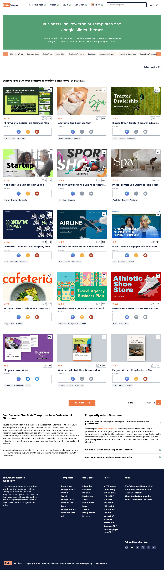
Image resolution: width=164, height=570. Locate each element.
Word (64, 496)
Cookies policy (85, 563)
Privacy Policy (100, 563)
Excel (63, 506)
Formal (131, 262)
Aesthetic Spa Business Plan (74, 123)
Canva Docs (67, 503)
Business (92, 54)
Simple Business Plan (16, 370)
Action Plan (60, 54)
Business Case (33, 54)
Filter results (150, 67)
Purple (28, 385)
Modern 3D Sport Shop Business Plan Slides (83, 184)
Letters (86, 516)
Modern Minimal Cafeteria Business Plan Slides (31, 308)
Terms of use (50, 563)
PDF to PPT (109, 499)
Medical (86, 493)
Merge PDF (109, 516)
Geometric (79, 385)
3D (60, 200)
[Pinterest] (148, 547)
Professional (76, 262)
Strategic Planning (76, 54)
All (62, 516)
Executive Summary (128, 54)
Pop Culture (88, 503)
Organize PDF (110, 526)
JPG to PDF (109, 503)
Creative (71, 200)
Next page (79, 402)
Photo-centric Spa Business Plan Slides (135, 184)
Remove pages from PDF (111, 530)
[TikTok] (154, 547)
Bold (12, 323)
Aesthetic (116, 200)
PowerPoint (67, 486)
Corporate (131, 138)
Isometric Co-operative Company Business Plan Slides (36, 246)
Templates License (67, 563)
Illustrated (23, 262)
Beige (6, 323)
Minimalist (21, 138)
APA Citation (110, 493)
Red (126, 323)
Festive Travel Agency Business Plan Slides (83, 308)
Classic (68, 138)
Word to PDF (109, 509)
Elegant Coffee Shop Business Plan (132, 370)
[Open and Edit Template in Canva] (19, 132)
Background (73, 323)
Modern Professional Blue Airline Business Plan (85, 246)
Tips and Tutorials (133, 493)
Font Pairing (109, 489)
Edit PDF (107, 513)
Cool (64, 200)
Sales (85, 499)
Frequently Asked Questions (138, 489)
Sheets (85, 509)
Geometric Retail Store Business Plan (79, 370)
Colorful (83, 323)
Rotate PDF (109, 522)
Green (13, 138)
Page (130, 402)
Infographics (88, 513)
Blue (6, 262)
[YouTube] (137, 547)
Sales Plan (47, 54)
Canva (64, 493)
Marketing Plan (16, 54)
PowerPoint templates (107, 428)
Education (87, 486)
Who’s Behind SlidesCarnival (138, 486)
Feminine (76, 138)
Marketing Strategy (107, 54)
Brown (121, 385)
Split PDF (108, 519)
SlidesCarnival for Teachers (138, 499)
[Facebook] (132, 547)
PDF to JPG (109, 506)
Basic (6, 138)
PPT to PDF (109, 496)
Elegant (125, 200)
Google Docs (67, 499)
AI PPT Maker (110, 486)
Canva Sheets (68, 513)
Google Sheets (68, 509)
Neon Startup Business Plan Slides (24, 184)
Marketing (87, 496)
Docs (84, 506)
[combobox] (127, 4)
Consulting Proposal (148, 54)
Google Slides (68, 489)
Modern (67, 262)
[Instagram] (126, 547)
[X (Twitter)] (143, 547)
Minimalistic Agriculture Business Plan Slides (30, 123)
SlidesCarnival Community (138, 496)
